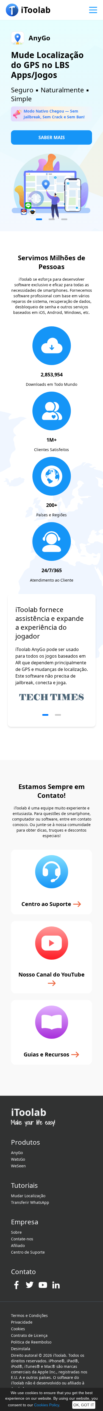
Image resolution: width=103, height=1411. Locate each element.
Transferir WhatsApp (30, 1202)
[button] (39, 219)
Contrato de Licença (29, 1335)
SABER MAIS (51, 137)
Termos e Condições (29, 1315)
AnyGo (17, 1152)
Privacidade (21, 1322)
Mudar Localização (28, 1195)
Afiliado (18, 1245)
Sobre (16, 1232)
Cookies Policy (46, 1405)
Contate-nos (22, 1238)
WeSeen (18, 1165)
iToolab (28, 1112)
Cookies (18, 1328)
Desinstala (20, 1348)
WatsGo (18, 1159)
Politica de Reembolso (31, 1342)
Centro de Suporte (28, 1252)
